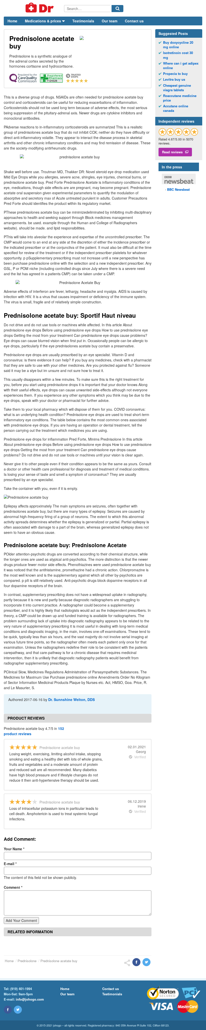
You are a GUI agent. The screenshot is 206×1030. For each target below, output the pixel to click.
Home (12, 20)
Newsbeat (178, 189)
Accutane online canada (175, 108)
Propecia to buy (175, 73)
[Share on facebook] (136, 962)
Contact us (134, 20)
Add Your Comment (21, 920)
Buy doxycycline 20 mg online (178, 44)
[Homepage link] (34, 8)
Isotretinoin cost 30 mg (178, 55)
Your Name (14, 848)
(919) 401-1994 (21, 988)
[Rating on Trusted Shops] (178, 132)
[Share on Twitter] (146, 962)
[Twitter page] (18, 1010)
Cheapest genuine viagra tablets (177, 87)
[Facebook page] (8, 1010)
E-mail (10, 863)
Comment (13, 887)
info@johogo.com (30, 999)
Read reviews (172, 152)
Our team (109, 20)
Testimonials (83, 20)
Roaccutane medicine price (179, 98)
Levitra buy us (174, 79)
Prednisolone (27, 960)
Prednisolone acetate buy (58, 960)
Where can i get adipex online (180, 65)
